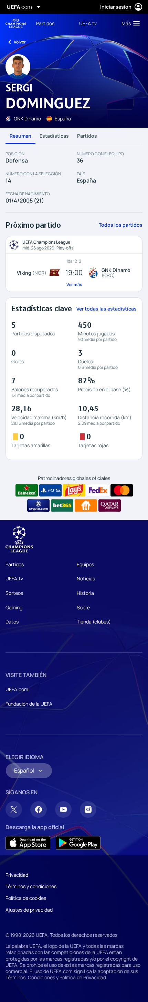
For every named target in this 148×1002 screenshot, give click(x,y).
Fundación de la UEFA (29, 703)
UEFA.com (17, 689)
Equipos (85, 564)
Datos (12, 621)
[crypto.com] (38, 505)
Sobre (83, 607)
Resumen (20, 135)
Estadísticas (54, 135)
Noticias (86, 578)
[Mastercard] (121, 490)
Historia (85, 593)
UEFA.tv (14, 578)
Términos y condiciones (31, 886)
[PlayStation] (50, 490)
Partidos (87, 135)
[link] (45, 23)
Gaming (14, 607)
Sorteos (14, 593)
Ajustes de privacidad (29, 909)
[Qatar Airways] (109, 505)
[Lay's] (74, 490)
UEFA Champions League (16, 23)
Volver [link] (20, 42)
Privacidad (17, 875)
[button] (129, 23)
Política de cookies (26, 898)
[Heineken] (26, 490)
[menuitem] (52, 23)
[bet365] (62, 505)
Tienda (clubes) (94, 621)
